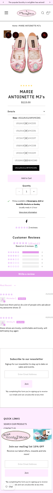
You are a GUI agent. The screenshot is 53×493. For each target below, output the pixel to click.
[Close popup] (48, 432)
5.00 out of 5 (34, 243)
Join (27, 384)
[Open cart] (47, 13)
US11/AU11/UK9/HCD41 (26, 167)
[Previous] (8, 35)
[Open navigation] (6, 13)
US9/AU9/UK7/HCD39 (27, 153)
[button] (22, 227)
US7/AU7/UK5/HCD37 (27, 138)
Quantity (27, 185)
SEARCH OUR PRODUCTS (15, 424)
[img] (6, 294)
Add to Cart (26, 178)
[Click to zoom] (44, 35)
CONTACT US (10, 428)
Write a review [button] (26, 273)
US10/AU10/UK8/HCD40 (27, 161)
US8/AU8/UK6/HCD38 (27, 146)
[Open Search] (42, 13)
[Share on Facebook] (26, 222)
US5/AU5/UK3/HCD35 (27, 124)
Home (14, 25)
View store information (28, 212)
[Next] (15, 35)
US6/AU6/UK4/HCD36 (27, 131)
